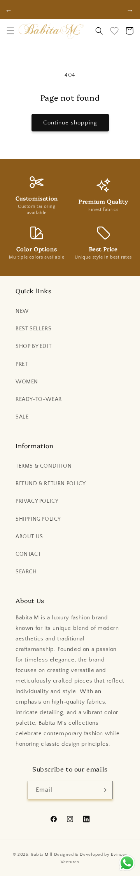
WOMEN (27, 382)
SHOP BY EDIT (33, 346)
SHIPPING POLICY (38, 519)
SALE (22, 417)
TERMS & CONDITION (44, 466)
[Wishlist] (114, 30)
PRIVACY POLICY (37, 501)
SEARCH (26, 572)
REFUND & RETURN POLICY (51, 484)
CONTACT (28, 554)
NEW (22, 311)
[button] (10, 30)
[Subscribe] (103, 790)
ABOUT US (29, 537)
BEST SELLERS (33, 329)
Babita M (40, 854)
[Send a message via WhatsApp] (127, 863)
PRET (22, 364)
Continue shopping (70, 122)
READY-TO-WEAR (39, 399)
